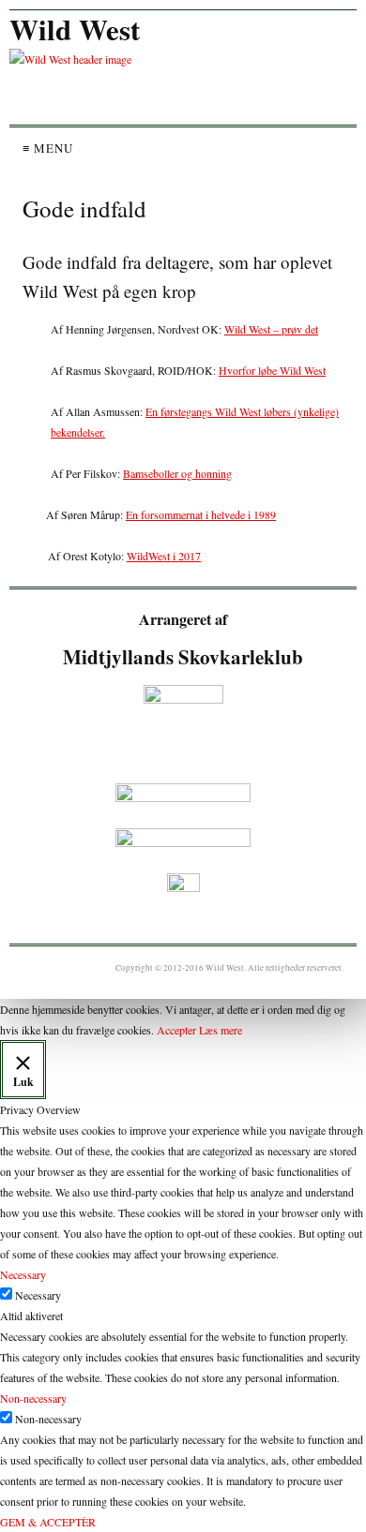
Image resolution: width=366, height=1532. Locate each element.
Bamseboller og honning (177, 473)
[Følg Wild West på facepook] (183, 889)
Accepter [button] (176, 1029)
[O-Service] (183, 841)
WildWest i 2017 (164, 555)
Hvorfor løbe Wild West (272, 370)
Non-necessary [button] (33, 1398)
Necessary (38, 1294)
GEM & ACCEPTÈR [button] (48, 1521)
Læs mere (220, 1029)
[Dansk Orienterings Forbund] (183, 796)
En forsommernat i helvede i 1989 (201, 514)
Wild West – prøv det (271, 328)
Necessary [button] (23, 1274)
